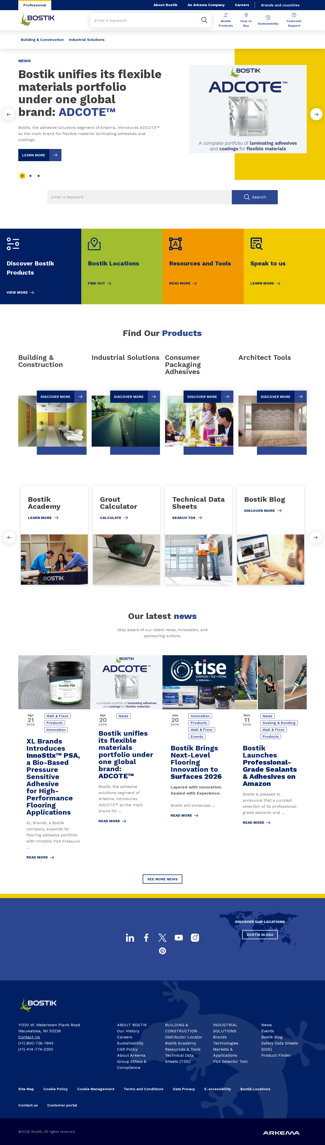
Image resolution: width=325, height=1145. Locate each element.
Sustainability (268, 23)
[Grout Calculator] (126, 535)
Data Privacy (184, 1089)
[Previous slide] (9, 114)
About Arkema (131, 1055)
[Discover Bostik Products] (40, 266)
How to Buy (246, 23)
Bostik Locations (255, 1089)
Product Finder (276, 1055)
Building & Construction (42, 40)
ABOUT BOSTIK (132, 1024)
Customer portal (62, 1105)
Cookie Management (95, 1089)
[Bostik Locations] (121, 266)
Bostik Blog (272, 1037)
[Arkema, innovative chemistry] (42, 1013)
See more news (162, 879)
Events (267, 1031)
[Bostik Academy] (54, 535)
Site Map (26, 1089)
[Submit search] (204, 20)
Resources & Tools (183, 1049)
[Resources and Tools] (203, 266)
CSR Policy (127, 1049)
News (266, 1024)
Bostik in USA (260, 935)
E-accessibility (217, 1089)
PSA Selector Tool (230, 1061)
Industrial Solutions (87, 40)
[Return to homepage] (41, 20)
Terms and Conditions (144, 1089)
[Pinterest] (162, 951)
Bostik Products (226, 23)
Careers (242, 5)
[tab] (22, 175)
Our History (128, 1031)
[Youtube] (179, 938)
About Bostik (165, 5)
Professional (34, 5)
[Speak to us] (284, 266)
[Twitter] (162, 938)
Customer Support (294, 23)
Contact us (28, 1105)
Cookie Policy (55, 1089)
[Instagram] (195, 938)
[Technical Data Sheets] (198, 535)
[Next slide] (316, 114)
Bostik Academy (180, 1043)
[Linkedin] (130, 938)
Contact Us (29, 1037)
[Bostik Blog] (270, 535)
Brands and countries (280, 5)
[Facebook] (146, 938)
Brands (220, 1037)
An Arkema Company (206, 5)
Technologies (225, 1043)
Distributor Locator (183, 1037)
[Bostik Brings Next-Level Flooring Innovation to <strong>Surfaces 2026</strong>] (198, 760)
